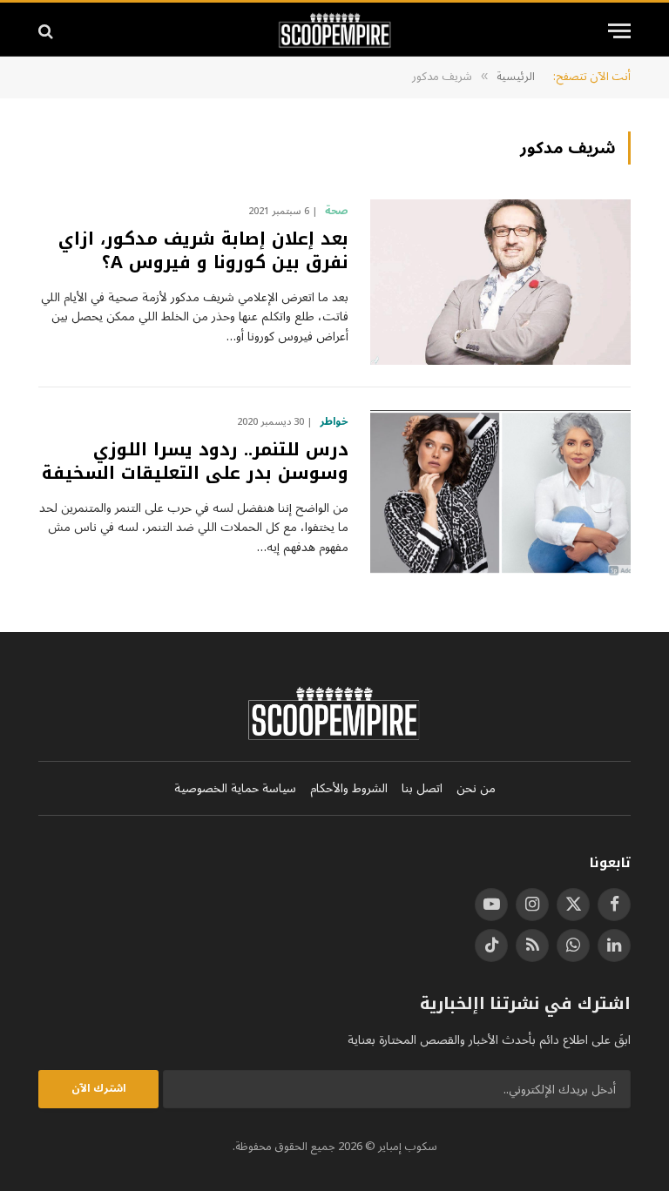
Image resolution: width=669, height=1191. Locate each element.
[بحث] (47, 30)
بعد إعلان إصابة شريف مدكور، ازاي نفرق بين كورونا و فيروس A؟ (203, 250)
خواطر (334, 422)
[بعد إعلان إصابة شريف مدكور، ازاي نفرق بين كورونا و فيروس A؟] (500, 282)
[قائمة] (619, 30)
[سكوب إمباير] (335, 31)
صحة (336, 211)
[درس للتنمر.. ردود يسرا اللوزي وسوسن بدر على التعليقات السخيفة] (500, 492)
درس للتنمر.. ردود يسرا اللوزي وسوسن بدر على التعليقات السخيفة (195, 461)
